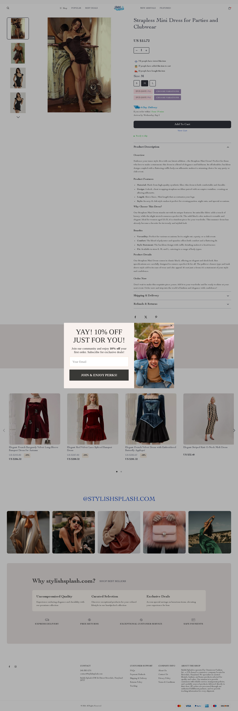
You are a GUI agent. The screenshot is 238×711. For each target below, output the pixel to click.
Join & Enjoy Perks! (99, 375)
